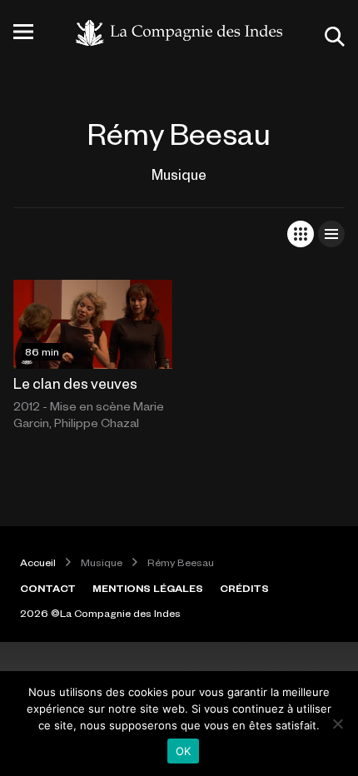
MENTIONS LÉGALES (147, 587)
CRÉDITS (244, 587)
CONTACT (48, 587)
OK (183, 751)
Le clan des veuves (75, 383)
